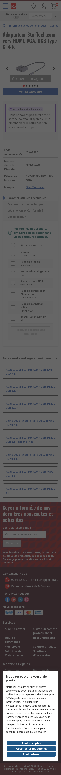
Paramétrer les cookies (31, 749)
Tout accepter (31, 743)
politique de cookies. (35, 731)
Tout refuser (31, 754)
